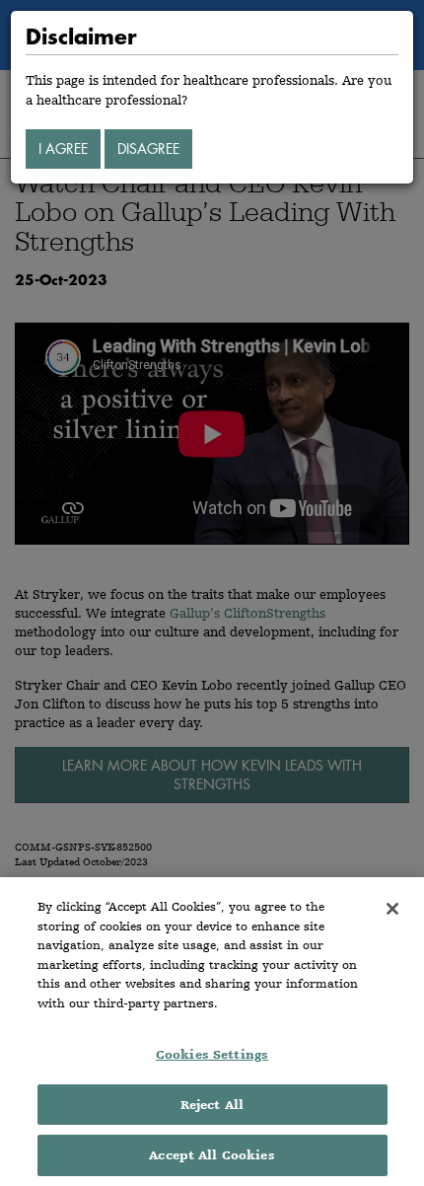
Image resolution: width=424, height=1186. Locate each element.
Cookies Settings (212, 1054)
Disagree (148, 148)
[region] (212, 1031)
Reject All (212, 1104)
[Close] (392, 908)
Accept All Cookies (211, 1155)
